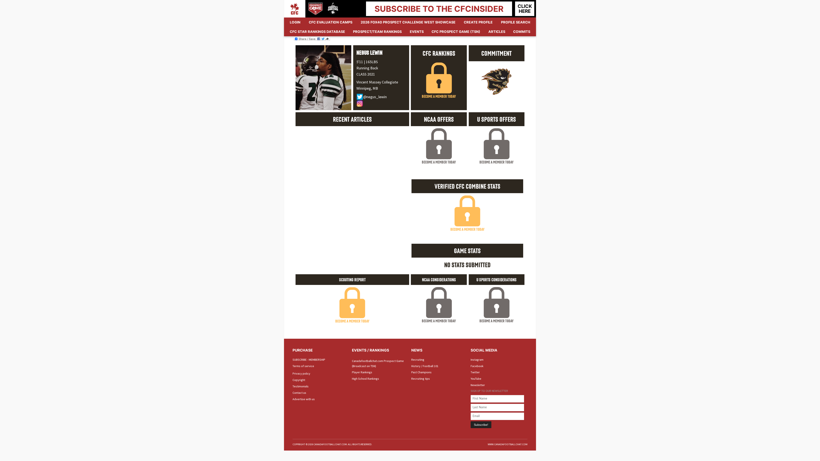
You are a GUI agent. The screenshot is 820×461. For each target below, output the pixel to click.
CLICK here (525, 8)
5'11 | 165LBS (367, 61)
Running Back (367, 68)
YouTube (476, 379)
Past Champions (421, 372)
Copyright (299, 380)
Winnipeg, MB (367, 88)
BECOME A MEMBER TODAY (439, 96)
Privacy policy (301, 373)
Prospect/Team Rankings (377, 31)
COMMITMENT (496, 53)
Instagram (477, 360)
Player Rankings (362, 372)
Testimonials (301, 386)
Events (417, 31)
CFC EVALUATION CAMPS (330, 22)
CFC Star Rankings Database (317, 31)
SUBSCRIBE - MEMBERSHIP (309, 360)
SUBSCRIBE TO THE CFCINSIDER (439, 9)
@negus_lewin (375, 96)
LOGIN (295, 22)
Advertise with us (304, 399)
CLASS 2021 (365, 74)
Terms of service (303, 366)
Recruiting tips (420, 379)
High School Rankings (365, 379)
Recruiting (417, 360)
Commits (521, 31)
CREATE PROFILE (478, 22)
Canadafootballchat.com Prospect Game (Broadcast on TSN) (378, 363)
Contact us (299, 393)
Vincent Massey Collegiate (377, 82)
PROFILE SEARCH (515, 22)
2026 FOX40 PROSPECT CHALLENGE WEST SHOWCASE (408, 22)
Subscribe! (481, 424)
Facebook (477, 366)
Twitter (475, 372)
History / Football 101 (424, 366)
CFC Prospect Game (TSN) (456, 31)
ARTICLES (496, 31)
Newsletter (478, 385)
